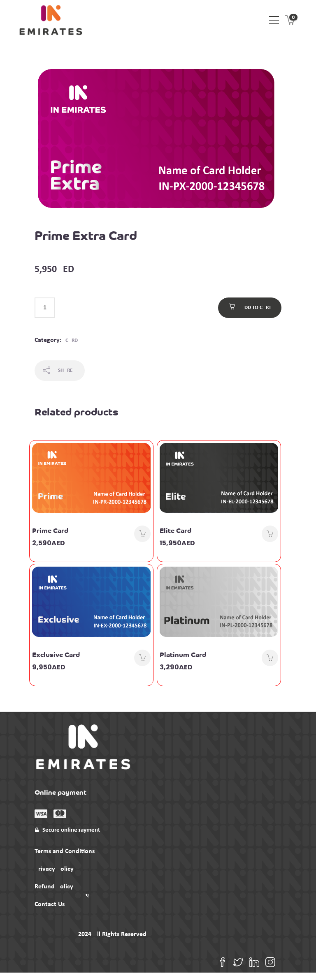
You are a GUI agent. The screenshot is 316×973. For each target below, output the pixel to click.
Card (71, 340)
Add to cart (256, 307)
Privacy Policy (54, 869)
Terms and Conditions (65, 851)
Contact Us (50, 904)
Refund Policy (54, 886)
